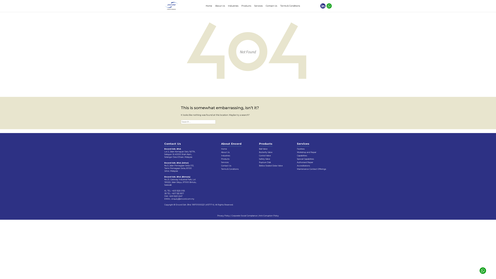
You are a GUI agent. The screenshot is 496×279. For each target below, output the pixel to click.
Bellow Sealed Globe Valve (271, 166)
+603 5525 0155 (178, 191)
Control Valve (265, 155)
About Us (220, 6)
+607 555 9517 (178, 193)
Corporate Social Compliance (244, 216)
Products (246, 6)
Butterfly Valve (265, 152)
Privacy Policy (223, 216)
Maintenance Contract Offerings (311, 169)
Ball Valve (263, 149)
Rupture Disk (265, 162)
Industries (233, 6)
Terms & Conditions (290, 6)
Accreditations (303, 166)
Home (209, 6)
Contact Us (271, 6)
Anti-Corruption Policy (269, 216)
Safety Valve (264, 159)
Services (258, 6)
